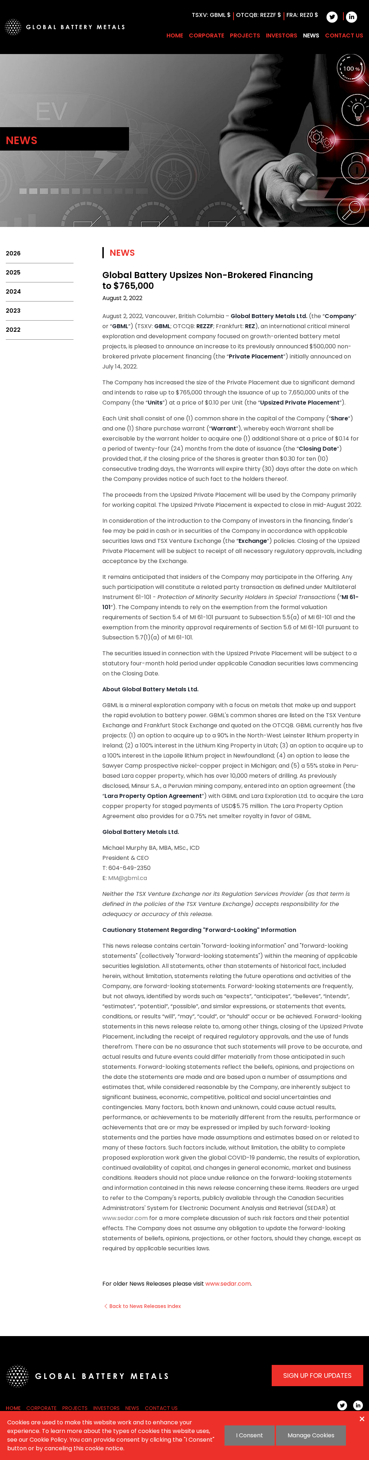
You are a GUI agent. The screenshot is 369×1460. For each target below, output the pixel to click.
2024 (13, 291)
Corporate (206, 35)
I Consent (249, 1435)
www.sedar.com (125, 1218)
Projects (245, 35)
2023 (13, 311)
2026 (13, 253)
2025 (13, 272)
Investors (281, 35)
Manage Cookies (311, 1435)
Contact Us (344, 35)
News (311, 35)
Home (174, 35)
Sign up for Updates (317, 1375)
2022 (13, 330)
